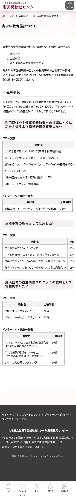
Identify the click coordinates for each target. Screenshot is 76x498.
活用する (23, 16)
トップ (10, 16)
